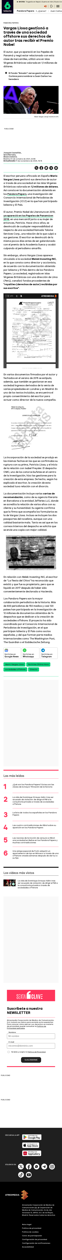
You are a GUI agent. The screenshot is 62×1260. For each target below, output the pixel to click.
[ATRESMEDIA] (31, 1195)
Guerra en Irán (47, 2)
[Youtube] (29, 1177)
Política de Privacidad (37, 1052)
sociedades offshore (15, 669)
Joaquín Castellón (12, 153)
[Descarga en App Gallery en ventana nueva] (31, 1155)
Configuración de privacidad (34, 1239)
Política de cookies (30, 1232)
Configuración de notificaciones (36, 1243)
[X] (36, 169)
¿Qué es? (42, 11)
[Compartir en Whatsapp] (46, 169)
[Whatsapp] (36, 1169)
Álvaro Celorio (10, 157)
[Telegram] (44, 1169)
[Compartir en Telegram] (51, 169)
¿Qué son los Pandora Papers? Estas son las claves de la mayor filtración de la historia (33, 785)
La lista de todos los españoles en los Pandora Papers (35, 813)
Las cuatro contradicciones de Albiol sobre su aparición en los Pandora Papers (34, 826)
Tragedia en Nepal (33, 2)
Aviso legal (26, 1224)
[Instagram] (52, 1169)
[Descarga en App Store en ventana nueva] (30, 1147)
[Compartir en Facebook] (41, 169)
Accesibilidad (28, 1247)
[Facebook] (29, 1169)
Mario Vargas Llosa (14, 664)
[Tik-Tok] (21, 1177)
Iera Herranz (9, 155)
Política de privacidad (31, 1228)
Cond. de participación (32, 1236)
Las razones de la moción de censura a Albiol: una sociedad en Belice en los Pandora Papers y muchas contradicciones (35, 840)
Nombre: (12, 1032)
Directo (33, 669)
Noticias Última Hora (38, 664)
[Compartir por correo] (56, 169)
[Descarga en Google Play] (32, 1139)
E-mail (11, 1042)
